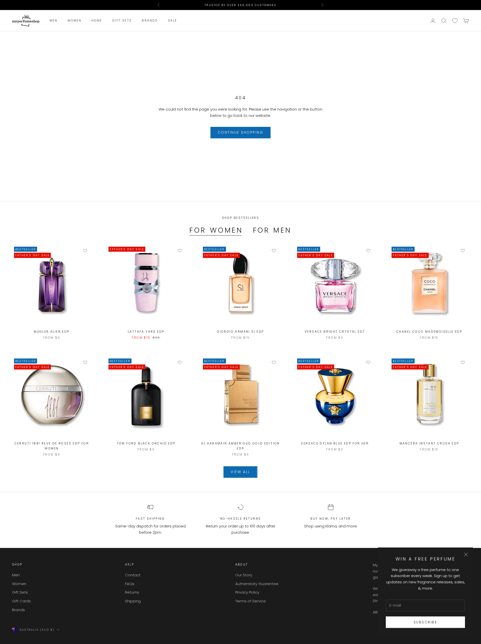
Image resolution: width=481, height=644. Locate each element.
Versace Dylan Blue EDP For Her (335, 443)
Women (74, 21)
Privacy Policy (247, 592)
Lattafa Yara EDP (146, 331)
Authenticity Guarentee (257, 583)
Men (53, 21)
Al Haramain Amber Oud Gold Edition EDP (240, 445)
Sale (172, 21)
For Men (272, 230)
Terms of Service (250, 601)
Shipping (133, 601)
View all (240, 471)
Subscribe (425, 622)
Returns (132, 592)
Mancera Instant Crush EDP (429, 443)
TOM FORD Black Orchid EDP (146, 443)
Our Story (243, 575)
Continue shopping (241, 132)
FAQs (129, 583)
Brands (150, 21)
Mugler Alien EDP (51, 331)
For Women (216, 230)
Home (96, 21)
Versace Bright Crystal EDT (335, 331)
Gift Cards (21, 601)
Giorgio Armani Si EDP (240, 331)
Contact (133, 575)
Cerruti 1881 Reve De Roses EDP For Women (52, 445)
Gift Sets (122, 21)
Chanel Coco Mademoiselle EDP (429, 331)
